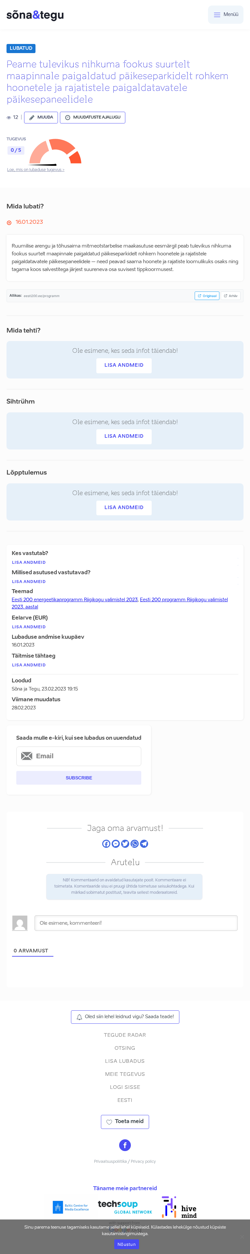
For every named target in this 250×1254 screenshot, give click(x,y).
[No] (242, 1236)
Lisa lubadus (125, 1061)
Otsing (125, 1048)
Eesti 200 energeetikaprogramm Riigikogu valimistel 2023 (75, 600)
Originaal (209, 296)
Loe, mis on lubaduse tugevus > (35, 170)
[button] (41, 117)
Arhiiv (233, 296)
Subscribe (79, 777)
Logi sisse (125, 1087)
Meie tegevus (125, 1074)
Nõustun (127, 1244)
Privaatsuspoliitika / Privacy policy (125, 1162)
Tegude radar (125, 1035)
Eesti (125, 1100)
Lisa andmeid (124, 365)
